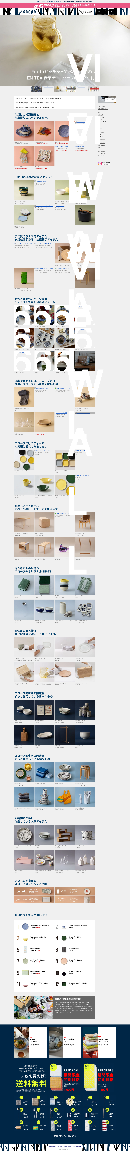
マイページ (101, 155)
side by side (101, 139)
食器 (99, 112)
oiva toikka (101, 132)
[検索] (99, 158)
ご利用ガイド (101, 151)
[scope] (29, 11)
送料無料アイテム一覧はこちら (65, 1136)
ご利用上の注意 (67, 1146)
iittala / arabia (102, 130)
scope (99, 125)
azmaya (100, 128)
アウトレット (101, 106)
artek (99, 134)
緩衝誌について (102, 145)
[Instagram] (100, 163)
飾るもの (100, 119)
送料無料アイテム (103, 109)
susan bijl (100, 136)
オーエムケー (101, 143)
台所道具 (100, 115)
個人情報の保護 (77, 1146)
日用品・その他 (102, 121)
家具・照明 (101, 117)
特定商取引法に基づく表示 (55, 1146)
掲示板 (100, 147)
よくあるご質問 (102, 153)
